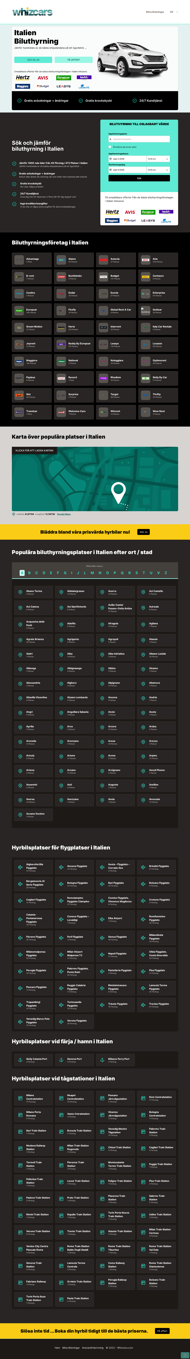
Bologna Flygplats (77, 882)
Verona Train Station (38, 1231)
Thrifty (157, 394)
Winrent (115, 411)
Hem (57, 1347)
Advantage (32, 258)
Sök (139, 178)
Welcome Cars (77, 411)
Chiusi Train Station (119, 1147)
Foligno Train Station (120, 1180)
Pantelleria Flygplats (120, 970)
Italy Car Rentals (162, 326)
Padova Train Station (38, 1197)
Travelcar (31, 411)
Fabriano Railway (36, 1281)
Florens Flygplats (36, 936)
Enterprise (159, 292)
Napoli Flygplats (117, 953)
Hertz (71, 326)
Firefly (72, 309)
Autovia (115, 258)
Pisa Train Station (159, 1180)
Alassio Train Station (120, 1231)
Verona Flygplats (77, 1020)
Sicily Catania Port (36, 1058)
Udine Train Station (160, 1214)
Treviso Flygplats (159, 1003)
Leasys (115, 343)
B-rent (30, 275)
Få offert (74, 59)
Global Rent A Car (121, 309)
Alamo (72, 258)
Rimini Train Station (37, 1214)
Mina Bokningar (155, 11)
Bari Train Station (36, 1130)
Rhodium (116, 377)
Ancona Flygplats (77, 866)
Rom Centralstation (160, 1097)
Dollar (71, 292)
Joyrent (30, 343)
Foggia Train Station (160, 1164)
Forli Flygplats (75, 936)
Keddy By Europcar (79, 343)
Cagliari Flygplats (36, 899)
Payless (30, 377)
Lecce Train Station (78, 1180)
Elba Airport (115, 918)
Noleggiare (117, 360)
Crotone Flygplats (159, 899)
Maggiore (31, 360)
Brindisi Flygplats (159, 866)
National (73, 360)
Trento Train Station (78, 1231)
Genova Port (74, 1058)
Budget (115, 275)
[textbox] (139, 139)
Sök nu (143, 531)
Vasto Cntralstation (78, 1113)
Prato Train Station (78, 1197)
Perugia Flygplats (36, 970)
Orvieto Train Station (79, 1281)
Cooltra (30, 292)
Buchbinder (75, 275)
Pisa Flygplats (157, 970)
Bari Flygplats (116, 882)
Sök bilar (33, 59)
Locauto (157, 343)
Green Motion (34, 326)
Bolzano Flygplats (159, 882)
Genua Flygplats (117, 936)
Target (114, 394)
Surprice (73, 394)
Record (72, 377)
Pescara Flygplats (36, 987)
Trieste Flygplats (118, 1003)
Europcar (31, 309)
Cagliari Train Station (161, 1147)
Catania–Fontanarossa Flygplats (34, 918)
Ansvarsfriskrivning (92, 1347)
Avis (155, 258)
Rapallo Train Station (79, 1214)
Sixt (28, 394)
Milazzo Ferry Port (118, 1058)
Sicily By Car (160, 377)
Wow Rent (159, 411)
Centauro (158, 275)
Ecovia (114, 292)
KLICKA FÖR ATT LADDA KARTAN (34, 450)
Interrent (116, 326)
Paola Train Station (78, 1298)
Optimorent (159, 360)
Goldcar (157, 309)
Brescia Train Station (79, 1130)
